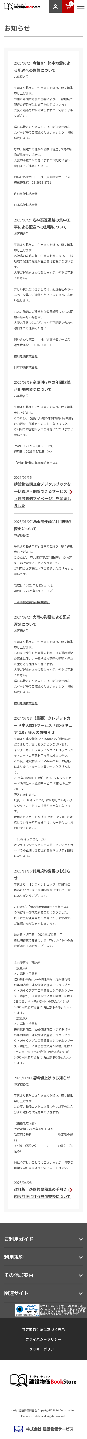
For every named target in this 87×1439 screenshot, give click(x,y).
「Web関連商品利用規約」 (32, 602)
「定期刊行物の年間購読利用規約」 (37, 463)
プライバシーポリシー (43, 1339)
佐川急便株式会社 (26, 194)
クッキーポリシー (43, 1349)
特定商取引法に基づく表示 (43, 1329)
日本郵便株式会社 (26, 205)
